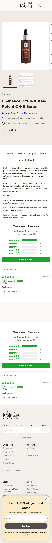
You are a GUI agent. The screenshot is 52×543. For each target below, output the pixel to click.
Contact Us (7, 448)
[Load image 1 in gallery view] (10, 80)
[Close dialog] (46, 499)
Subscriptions (32, 455)
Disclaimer (7, 455)
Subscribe (26, 437)
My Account (32, 448)
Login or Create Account (13, 112)
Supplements (32, 485)
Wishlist (30, 451)
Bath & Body (32, 492)
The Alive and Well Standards (10, 490)
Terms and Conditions (12, 466)
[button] (5, 6)
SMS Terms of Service (12, 470)
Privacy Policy (8, 463)
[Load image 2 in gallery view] (26, 80)
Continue (26, 525)
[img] (8, 276)
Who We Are (8, 485)
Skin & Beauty (32, 488)
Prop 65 (6, 459)
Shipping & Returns (11, 451)
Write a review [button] (26, 259)
